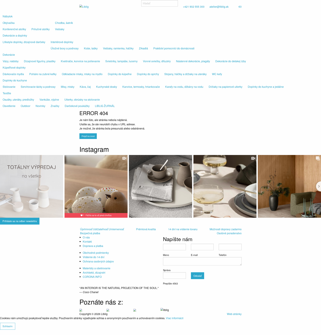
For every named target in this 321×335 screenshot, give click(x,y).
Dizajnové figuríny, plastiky (40, 61)
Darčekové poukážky (77, 106)
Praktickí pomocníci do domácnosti (173, 48)
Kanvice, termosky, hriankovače (141, 87)
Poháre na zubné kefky (43, 74)
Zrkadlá (143, 48)
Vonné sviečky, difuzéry (157, 61)
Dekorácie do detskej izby (230, 61)
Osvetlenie (9, 106)
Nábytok (8, 16)
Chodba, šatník (64, 23)
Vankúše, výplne (49, 99)
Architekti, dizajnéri (94, 272)
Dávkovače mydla (13, 74)
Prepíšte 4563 (170, 283)
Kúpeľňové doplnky (14, 67)
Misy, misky (67, 87)
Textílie (7, 93)
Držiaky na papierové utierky (225, 87)
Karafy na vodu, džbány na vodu (184, 87)
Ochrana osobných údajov (98, 261)
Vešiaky (59, 29)
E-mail (194, 255)
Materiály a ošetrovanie (96, 268)
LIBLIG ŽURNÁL (105, 106)
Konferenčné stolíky (14, 29)
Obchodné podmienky (96, 253)
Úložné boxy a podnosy (65, 48)
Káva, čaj (85, 87)
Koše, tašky (91, 48)
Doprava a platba (93, 246)
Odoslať (197, 275)
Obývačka (9, 23)
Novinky (40, 106)
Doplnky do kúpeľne (120, 74)
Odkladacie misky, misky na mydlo (82, 74)
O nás (86, 237)
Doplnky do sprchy (148, 74)
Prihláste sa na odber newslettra (20, 221)
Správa (167, 270)
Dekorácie (9, 55)
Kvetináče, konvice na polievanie (80, 61)
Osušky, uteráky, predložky (18, 99)
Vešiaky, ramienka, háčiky (118, 48)
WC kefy (217, 74)
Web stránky (234, 314)
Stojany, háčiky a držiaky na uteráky (185, 74)
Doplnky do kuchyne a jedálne (266, 87)
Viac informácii (174, 318)
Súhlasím (8, 326)
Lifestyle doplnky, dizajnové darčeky (24, 42)
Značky (55, 106)
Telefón (223, 255)
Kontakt (87, 241)
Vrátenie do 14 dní (93, 257)
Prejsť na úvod (88, 136)
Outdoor (25, 106)
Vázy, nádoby (11, 61)
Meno (166, 255)
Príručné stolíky (40, 29)
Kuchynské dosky (106, 87)
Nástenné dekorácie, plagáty (193, 61)
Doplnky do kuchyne (15, 80)
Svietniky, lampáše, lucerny (121, 61)
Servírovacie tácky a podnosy (38, 87)
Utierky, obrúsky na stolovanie (82, 99)
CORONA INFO (92, 277)
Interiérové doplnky (62, 42)
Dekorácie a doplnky (15, 35)
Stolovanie (9, 87)
